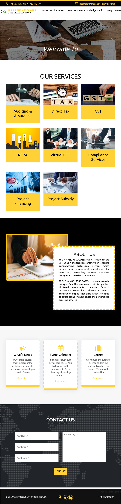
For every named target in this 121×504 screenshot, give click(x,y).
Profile (53, 10)
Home (44, 10)
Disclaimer (110, 497)
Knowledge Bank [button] (93, 10)
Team (69, 10)
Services (78, 10)
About (61, 10)
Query (109, 10)
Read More (22, 378)
